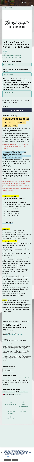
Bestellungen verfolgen (11, 412)
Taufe (10, 7)
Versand (8, 54)
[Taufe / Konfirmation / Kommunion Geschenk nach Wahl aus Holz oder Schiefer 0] (17, 24)
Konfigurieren (7, 456)
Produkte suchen (10, 404)
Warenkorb (10, 419)
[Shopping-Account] (32, 2)
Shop (4, 7)
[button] (8, 370)
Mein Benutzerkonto (23, 405)
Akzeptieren (7, 460)
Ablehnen (15, 460)
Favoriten (23, 412)
